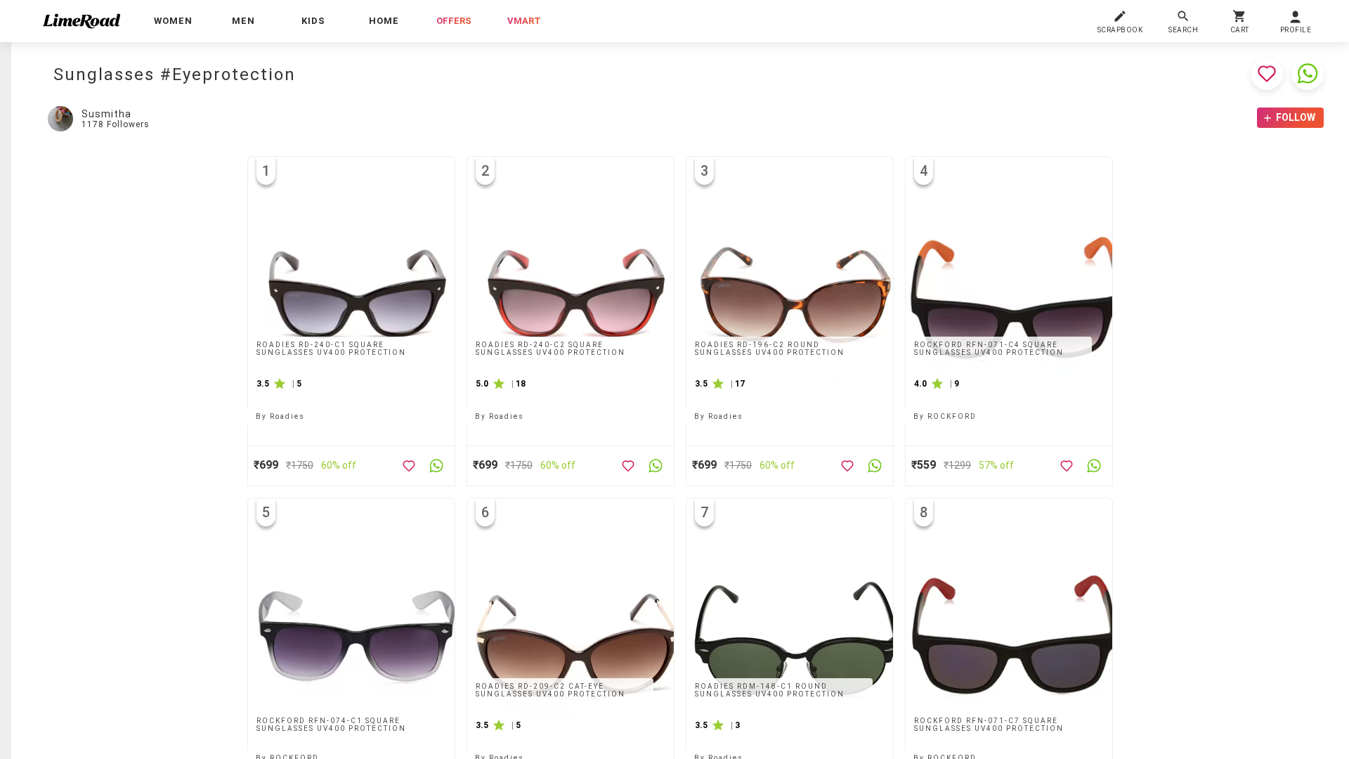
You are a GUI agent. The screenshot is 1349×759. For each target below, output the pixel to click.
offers (453, 20)
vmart (524, 20)
